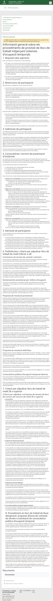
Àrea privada (6, 30)
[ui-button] (50, 3)
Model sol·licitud (10, 580)
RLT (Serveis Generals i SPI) (10, 24)
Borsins (5, 21)
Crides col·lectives (7, 19)
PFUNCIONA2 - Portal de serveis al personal (16, 2)
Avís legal (33, 591)
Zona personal (6, 28)
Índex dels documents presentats (14, 583)
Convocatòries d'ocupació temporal (12, 17)
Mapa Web (21, 591)
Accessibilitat (27, 590)
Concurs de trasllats (8, 26)
